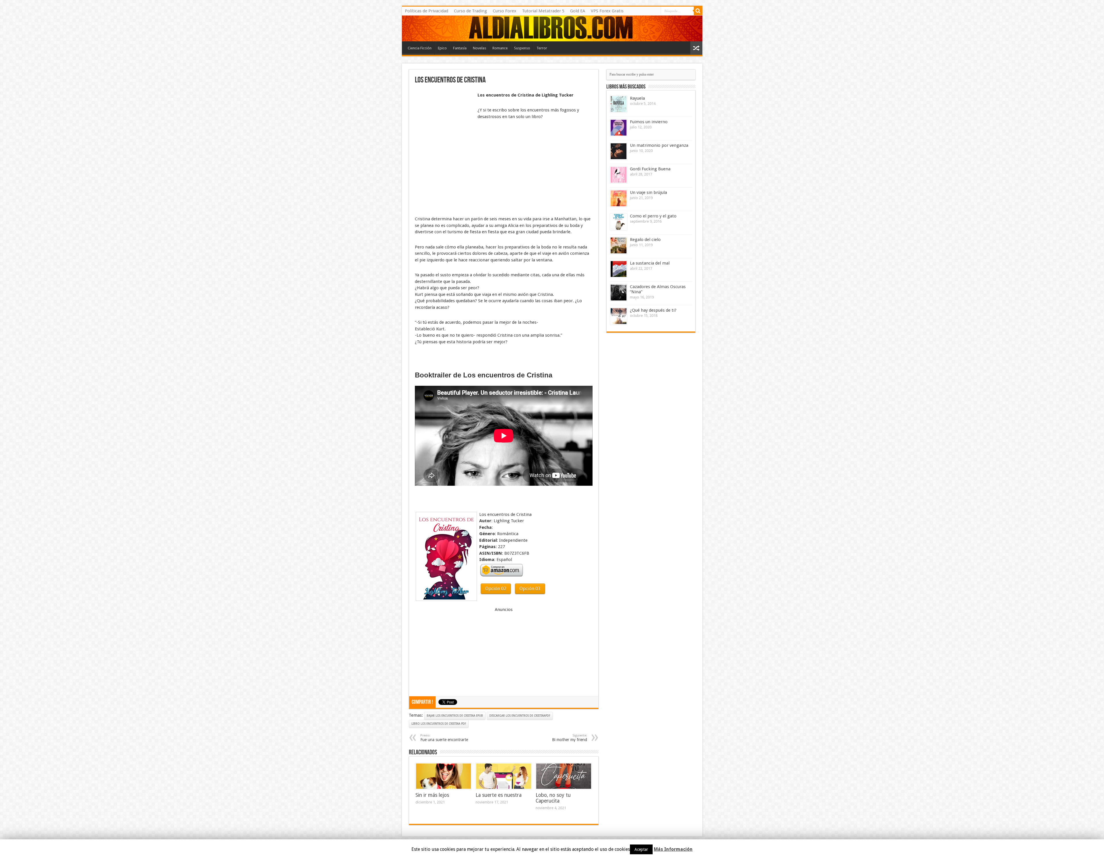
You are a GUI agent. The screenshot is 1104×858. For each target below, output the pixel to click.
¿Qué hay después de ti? (653, 310)
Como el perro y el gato (653, 216)
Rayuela (637, 98)
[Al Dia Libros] (552, 28)
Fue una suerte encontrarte (444, 738)
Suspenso (522, 48)
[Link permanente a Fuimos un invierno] (618, 128)
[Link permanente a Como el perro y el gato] (618, 222)
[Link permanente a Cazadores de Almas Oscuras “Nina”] (618, 292)
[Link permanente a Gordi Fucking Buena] (618, 175)
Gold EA (577, 11)
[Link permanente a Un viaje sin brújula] (618, 198)
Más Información (673, 849)
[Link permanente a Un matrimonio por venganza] (618, 151)
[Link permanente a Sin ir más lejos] (443, 776)
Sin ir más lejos (432, 795)
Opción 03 (530, 588)
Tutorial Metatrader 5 (543, 11)
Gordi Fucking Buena (650, 168)
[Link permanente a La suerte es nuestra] (503, 776)
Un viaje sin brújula (648, 192)
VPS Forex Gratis (607, 11)
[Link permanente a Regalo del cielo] (618, 245)
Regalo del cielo (645, 239)
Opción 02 (495, 588)
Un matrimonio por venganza (659, 145)
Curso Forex (504, 11)
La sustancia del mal (650, 263)
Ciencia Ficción (420, 48)
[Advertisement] (443, 106)
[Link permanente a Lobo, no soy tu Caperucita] (563, 776)
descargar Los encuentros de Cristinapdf (519, 715)
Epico (442, 48)
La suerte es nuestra (499, 795)
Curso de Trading (470, 11)
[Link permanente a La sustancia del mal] (618, 269)
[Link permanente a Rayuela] (618, 104)
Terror (541, 48)
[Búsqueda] (698, 11)
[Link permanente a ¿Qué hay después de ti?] (618, 316)
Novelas (479, 48)
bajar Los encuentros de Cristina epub (455, 715)
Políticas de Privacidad (426, 11)
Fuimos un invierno (649, 121)
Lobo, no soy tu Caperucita (553, 798)
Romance (500, 48)
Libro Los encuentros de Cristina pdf (438, 723)
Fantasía (460, 48)
